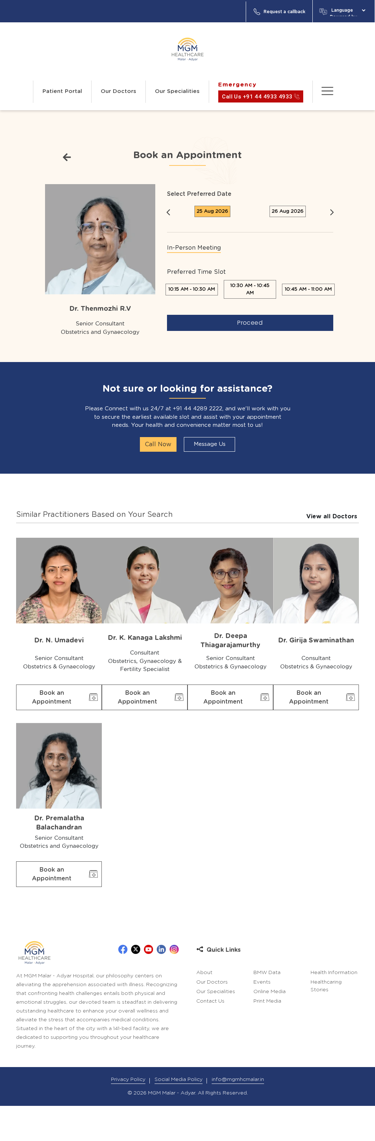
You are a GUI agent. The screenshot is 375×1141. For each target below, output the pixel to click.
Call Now (158, 444)
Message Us (210, 444)
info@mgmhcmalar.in (238, 1079)
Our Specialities (177, 91)
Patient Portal (62, 91)
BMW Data (267, 972)
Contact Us (210, 1001)
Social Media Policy (179, 1079)
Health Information (334, 972)
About (204, 972)
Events (262, 982)
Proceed (250, 322)
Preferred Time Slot (196, 272)
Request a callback (284, 12)
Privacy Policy (128, 1079)
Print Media (267, 1001)
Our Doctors (118, 91)
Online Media (269, 991)
